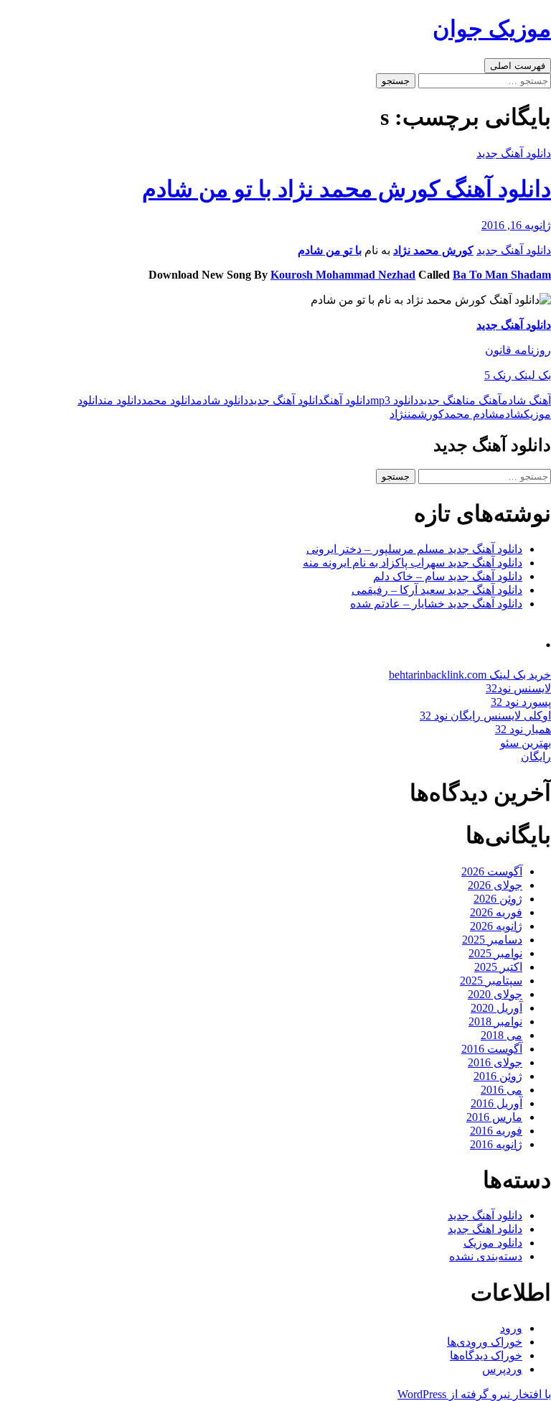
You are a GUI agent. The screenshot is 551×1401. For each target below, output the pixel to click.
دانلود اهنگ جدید (485, 1229)
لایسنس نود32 (518, 688)
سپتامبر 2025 (491, 980)
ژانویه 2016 (496, 1144)
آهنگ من (483, 400)
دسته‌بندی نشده (485, 1256)
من (413, 414)
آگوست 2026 (491, 871)
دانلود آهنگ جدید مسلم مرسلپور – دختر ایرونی (414, 549)
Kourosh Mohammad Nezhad (342, 275)
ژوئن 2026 (498, 899)
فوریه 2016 (496, 1131)
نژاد (399, 414)
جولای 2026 (495, 885)
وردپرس (502, 1369)
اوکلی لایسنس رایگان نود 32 (485, 715)
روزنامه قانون (518, 350)
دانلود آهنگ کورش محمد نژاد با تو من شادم (346, 189)
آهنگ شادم (526, 400)
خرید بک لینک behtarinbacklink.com (470, 675)
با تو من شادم (330, 250)
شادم (511, 414)
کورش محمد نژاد (433, 250)
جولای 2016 (495, 1062)
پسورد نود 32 (521, 702)
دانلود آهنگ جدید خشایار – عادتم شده (436, 603)
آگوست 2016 (491, 1049)
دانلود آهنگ (347, 400)
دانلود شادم (222, 400)
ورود (511, 1328)
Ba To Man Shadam (502, 275)
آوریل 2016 (496, 1103)
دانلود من (122, 400)
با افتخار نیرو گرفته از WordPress (474, 1394)
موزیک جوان (492, 29)
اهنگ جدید (442, 400)
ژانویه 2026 (496, 926)
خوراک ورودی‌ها (484, 1342)
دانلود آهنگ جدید (513, 153)
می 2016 (501, 1090)
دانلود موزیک (492, 1243)
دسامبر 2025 (492, 940)
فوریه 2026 (496, 912)
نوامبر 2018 (495, 1021)
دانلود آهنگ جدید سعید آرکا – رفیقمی (437, 590)
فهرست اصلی (517, 65)
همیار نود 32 (523, 729)
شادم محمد (471, 414)
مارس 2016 (494, 1117)
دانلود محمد (168, 400)
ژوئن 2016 (498, 1076)
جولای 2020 (495, 994)
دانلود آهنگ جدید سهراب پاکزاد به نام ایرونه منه (412, 563)
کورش (431, 414)
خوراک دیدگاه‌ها (486, 1355)
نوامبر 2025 (495, 953)
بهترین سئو (525, 743)
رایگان (536, 756)
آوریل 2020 (496, 1008)
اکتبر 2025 (498, 967)
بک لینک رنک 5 (517, 375)
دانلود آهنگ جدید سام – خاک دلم (447, 576)
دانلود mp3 (394, 400)
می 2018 (501, 1035)
